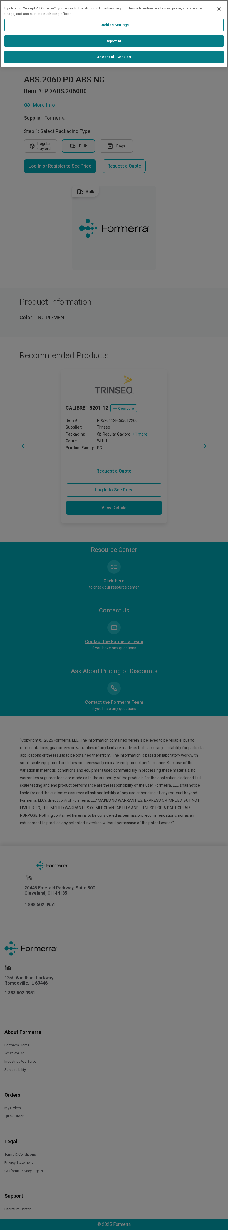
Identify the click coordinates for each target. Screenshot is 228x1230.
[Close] (219, 9)
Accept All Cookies (114, 57)
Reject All (114, 41)
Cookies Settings (114, 25)
